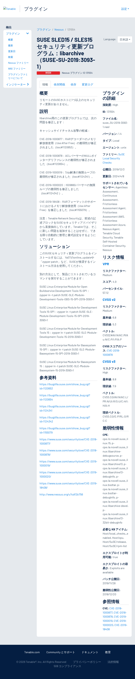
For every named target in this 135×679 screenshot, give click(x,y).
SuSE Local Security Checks (114, 158)
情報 (45, 84)
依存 (73, 84)
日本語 (124, 39)
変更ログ (87, 84)
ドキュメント (90, 652)
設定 (124, 8)
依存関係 (59, 84)
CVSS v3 (109, 361)
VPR (106, 264)
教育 (108, 652)
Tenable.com (32, 652)
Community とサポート (60, 652)
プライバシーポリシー (87, 661)
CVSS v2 (109, 299)
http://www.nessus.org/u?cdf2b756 (61, 494)
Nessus (59, 29)
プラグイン (36, 8)
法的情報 (113, 661)
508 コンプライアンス (67, 666)
